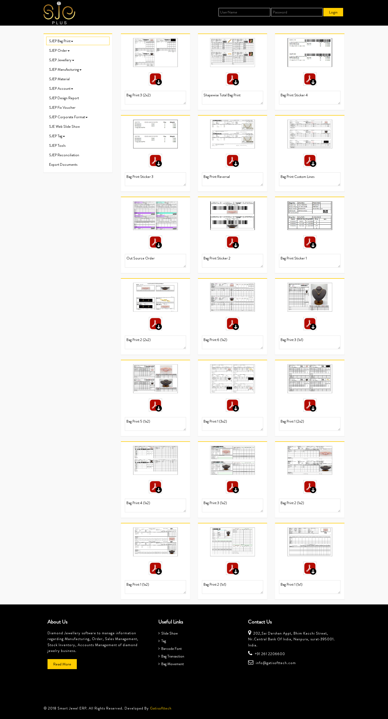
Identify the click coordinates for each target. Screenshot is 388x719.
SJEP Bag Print (59, 41)
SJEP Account (59, 88)
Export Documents (63, 164)
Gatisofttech (161, 708)
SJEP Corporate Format (67, 117)
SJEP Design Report (64, 98)
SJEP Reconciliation (64, 155)
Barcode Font (171, 648)
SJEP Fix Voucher (62, 107)
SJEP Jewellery (60, 60)
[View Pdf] (155, 79)
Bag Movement (172, 663)
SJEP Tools (57, 145)
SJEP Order (58, 50)
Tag (163, 641)
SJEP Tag (55, 136)
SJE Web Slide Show (64, 126)
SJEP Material (59, 79)
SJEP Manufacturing (64, 69)
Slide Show (169, 633)
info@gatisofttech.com (276, 662)
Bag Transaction (172, 656)
